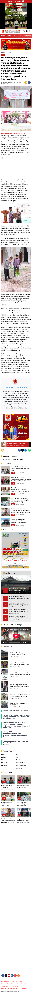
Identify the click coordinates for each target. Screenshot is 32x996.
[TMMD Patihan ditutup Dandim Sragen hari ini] (4, 704)
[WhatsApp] (29, 450)
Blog (20, 982)
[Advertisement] (16, 895)
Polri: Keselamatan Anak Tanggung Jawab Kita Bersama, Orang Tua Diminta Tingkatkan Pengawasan (20, 511)
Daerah (3, 757)
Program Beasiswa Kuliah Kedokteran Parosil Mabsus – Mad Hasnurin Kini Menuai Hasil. (19, 597)
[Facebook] (19, 450)
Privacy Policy (5, 982)
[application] (16, 635)
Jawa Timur (4, 768)
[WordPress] (12, 975)
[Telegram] (25, 450)
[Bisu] (26, 642)
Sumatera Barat (21, 762)
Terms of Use (5, 986)
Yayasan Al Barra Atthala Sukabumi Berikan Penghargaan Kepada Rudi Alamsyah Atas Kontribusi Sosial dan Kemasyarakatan (18, 604)
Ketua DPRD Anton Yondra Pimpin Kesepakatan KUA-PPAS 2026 (20, 468)
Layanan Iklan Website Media (10, 988)
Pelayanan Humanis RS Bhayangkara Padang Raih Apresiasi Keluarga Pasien (19, 521)
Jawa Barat (19, 760)
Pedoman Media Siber (17, 984)
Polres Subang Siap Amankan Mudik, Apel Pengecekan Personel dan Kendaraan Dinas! (19, 610)
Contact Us (15, 986)
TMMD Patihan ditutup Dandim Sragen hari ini (19, 704)
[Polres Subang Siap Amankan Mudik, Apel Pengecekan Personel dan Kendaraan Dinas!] (4, 686)
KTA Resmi (24, 988)
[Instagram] (15, 975)
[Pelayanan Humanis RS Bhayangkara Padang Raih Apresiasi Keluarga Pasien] (5, 522)
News (3, 54)
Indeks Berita (5, 984)
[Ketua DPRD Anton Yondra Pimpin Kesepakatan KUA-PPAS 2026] (5, 470)
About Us (14, 982)
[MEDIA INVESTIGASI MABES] (11, 31)
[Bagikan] (29, 82)
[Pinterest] (9, 975)
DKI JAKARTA (5, 762)
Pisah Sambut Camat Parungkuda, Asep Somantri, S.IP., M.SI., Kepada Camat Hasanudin (21, 479)
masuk (10, 459)
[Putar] (3, 642)
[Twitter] (22, 450)
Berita (13, 473)
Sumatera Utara (21, 765)
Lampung (4, 765)
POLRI (3, 760)
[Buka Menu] (27, 31)
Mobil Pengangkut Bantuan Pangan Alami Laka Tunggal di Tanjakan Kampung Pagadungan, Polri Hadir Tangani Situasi (20, 502)
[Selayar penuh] (28, 642)
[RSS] (18, 975)
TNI (17, 757)
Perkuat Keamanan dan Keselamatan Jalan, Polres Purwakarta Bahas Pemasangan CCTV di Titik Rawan (20, 490)
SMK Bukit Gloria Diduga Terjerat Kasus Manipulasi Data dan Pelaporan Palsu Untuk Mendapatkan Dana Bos (19, 653)
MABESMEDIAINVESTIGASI (7, 82)
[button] (24, 31)
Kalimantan (19, 768)
